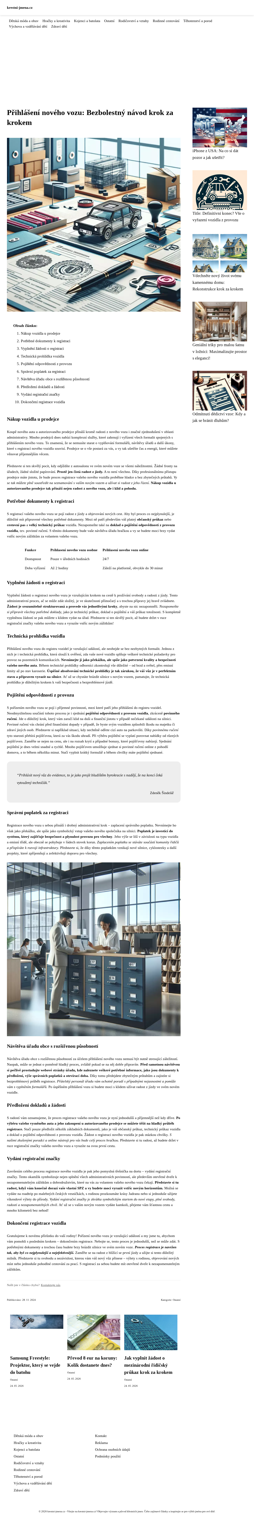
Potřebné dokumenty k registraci (45, 341)
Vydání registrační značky (40, 394)
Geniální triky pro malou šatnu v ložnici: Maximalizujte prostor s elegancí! (219, 351)
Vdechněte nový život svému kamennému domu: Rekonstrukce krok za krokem (217, 282)
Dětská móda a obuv (23, 21)
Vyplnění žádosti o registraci (42, 348)
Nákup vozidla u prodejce (40, 333)
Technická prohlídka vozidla (42, 356)
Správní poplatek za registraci (43, 371)
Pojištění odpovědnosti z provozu (46, 364)
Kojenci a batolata (87, 21)
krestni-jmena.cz (20, 8)
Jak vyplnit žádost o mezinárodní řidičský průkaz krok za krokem (148, 1365)
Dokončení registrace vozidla (43, 402)
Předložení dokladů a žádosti (42, 387)
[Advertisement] (127, 59)
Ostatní (109, 21)
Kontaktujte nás (50, 1285)
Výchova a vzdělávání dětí (28, 26)
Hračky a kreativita (56, 21)
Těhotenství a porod (197, 21)
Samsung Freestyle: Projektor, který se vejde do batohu (35, 1365)
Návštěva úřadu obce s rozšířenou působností (55, 379)
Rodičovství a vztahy (133, 21)
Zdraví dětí (59, 26)
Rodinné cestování (166, 21)
